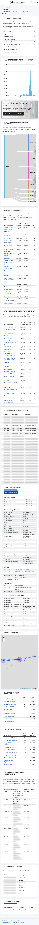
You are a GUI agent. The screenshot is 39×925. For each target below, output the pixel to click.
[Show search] (31, 2)
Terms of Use (15, 922)
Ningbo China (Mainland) (10, 740)
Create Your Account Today (13, 114)
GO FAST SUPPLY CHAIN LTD (8, 250)
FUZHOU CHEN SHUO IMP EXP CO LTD (9, 279)
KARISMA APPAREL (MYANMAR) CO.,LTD (9, 370)
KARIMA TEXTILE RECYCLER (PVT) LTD (9, 339)
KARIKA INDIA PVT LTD (10, 327)
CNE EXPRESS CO (8, 303)
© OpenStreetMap (27, 688)
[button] (4, 637)
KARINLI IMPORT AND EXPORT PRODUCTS (10, 359)
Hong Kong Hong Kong (10, 755)
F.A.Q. (22, 922)
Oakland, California (9, 706)
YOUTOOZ (6, 273)
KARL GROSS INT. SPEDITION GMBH (8, 401)
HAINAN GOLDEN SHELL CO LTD (8, 235)
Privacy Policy (6, 922)
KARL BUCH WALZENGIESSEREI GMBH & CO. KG (11, 389)
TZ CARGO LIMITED (9, 289)
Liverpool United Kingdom (8, 761)
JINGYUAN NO (33, 173)
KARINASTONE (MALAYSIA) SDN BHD (9, 354)
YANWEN (6, 275)
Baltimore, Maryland (9, 713)
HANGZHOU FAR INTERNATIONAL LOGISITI (8, 262)
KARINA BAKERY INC (9, 347)
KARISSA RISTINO (8, 373)
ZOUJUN (6, 287)
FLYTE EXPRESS (8, 296)
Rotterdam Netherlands (10, 764)
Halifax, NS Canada (9, 747)
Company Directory (10, 7)
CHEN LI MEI (33, 201)
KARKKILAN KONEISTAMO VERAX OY (10, 381)
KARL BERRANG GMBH (10, 385)
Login (36, 2)
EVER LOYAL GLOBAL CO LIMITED (9, 299)
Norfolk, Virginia (8, 719)
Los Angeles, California (10, 704)
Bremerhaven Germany (10, 757)
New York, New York (9, 721)
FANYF (5, 284)
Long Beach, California (10, 701)
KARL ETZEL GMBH (9, 398)
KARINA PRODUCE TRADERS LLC (8, 350)
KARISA (7, 166)
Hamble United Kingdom (10, 752)
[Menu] (2, 2)
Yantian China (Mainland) (10, 738)
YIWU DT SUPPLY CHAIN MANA (8, 241)
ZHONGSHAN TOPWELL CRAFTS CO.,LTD (8, 268)
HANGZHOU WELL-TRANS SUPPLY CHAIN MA (9, 229)
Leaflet (21, 688)
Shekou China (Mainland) (10, 750)
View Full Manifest (11, 492)
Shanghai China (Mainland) (8, 743)
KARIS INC (6, 362)
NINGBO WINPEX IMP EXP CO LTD (8, 292)
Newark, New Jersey (9, 716)
